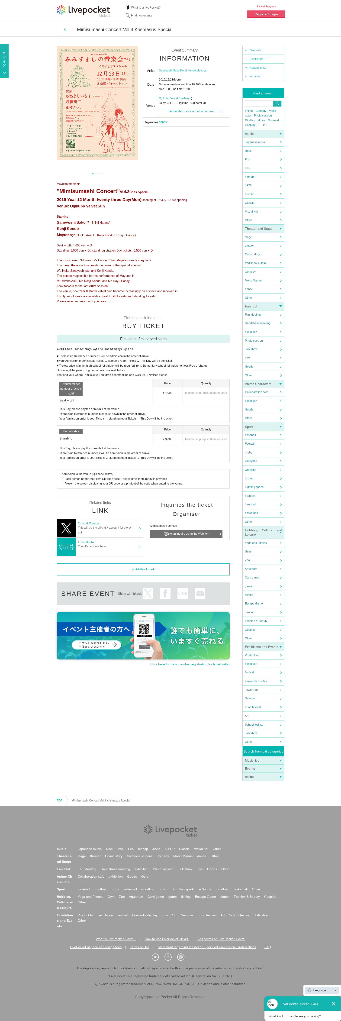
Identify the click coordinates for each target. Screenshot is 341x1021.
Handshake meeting (257, 323)
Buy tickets (256, 59)
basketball (251, 513)
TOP (59, 800)
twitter (148, 593)
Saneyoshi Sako (169, 70)
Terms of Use (139, 947)
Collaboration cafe (256, 392)
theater (249, 245)
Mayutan (201, 70)
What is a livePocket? (146, 7)
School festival (254, 724)
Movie (261, 120)
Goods (249, 366)
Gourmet (273, 120)
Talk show (251, 349)
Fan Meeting (253, 314)
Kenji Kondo (188, 70)
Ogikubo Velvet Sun (171, 98)
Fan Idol (251, 306)
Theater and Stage (259, 228)
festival (249, 672)
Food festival (253, 707)
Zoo (247, 560)
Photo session (263, 115)
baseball (250, 435)
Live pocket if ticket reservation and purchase (83, 11)
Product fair (252, 655)
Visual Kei (251, 211)
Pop (247, 159)
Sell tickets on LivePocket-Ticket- (221, 939)
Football (250, 443)
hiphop (249, 176)
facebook (165, 593)
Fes (247, 168)
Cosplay (250, 125)
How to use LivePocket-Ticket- (167, 939)
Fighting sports (254, 487)
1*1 (265, 125)
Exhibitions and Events (261, 647)
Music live (252, 760)
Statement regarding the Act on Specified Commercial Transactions (207, 947)
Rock (248, 150)
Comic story (252, 254)
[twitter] (158, 957)
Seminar (250, 698)
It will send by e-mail (200, 593)
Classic (249, 202)
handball (250, 504)
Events (250, 768)
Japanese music (255, 142)
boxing (249, 478)
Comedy (261, 111)
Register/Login (266, 14)
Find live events (141, 15)
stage (248, 237)
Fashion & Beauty (256, 621)
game (248, 586)
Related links (258, 67)
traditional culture (256, 263)
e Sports (250, 496)
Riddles (250, 120)
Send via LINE (182, 593)
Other (248, 220)
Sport (249, 427)
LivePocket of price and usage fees (96, 947)
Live (247, 358)
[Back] (64, 29)
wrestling (250, 470)
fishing (249, 595)
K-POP (249, 194)
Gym (248, 551)
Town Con (251, 689)
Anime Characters (258, 384)
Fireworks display (256, 681)
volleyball (251, 461)
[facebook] (170, 957)
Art (246, 715)
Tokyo (187, 98)
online (249, 111)
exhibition (251, 332)
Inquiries (255, 76)
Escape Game (254, 603)
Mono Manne (253, 280)
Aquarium (251, 569)
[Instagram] (183, 957)
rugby (248, 452)
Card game (252, 577)
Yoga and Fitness (256, 543)
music (249, 134)
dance (249, 289)
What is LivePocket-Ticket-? (116, 939)
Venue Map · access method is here (191, 111)
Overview (255, 50)
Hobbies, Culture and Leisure (65, 902)
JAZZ (248, 185)
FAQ (267, 947)
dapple (163, 122)
